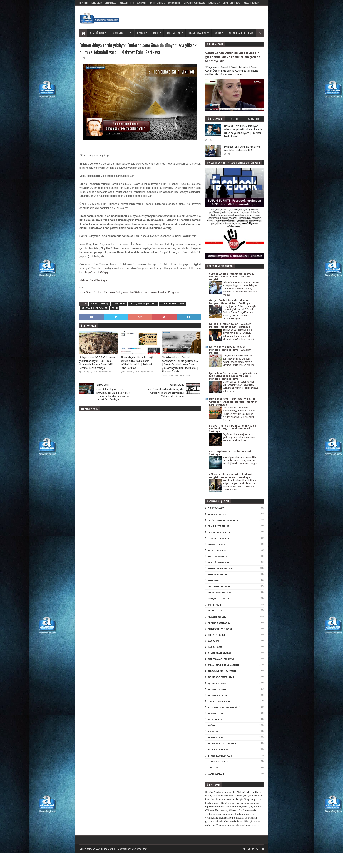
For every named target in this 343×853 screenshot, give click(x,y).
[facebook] (262, 849)
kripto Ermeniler (218, 689)
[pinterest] (244, 849)
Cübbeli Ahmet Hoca (126, 2)
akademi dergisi (217, 617)
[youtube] (249, 849)
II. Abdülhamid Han (218, 562)
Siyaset (141, 33)
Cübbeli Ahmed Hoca (219, 532)
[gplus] (258, 849)
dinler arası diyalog (220, 653)
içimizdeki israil (218, 683)
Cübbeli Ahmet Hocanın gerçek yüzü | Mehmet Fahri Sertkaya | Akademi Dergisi (233, 276)
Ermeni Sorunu (216, 544)
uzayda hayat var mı (219, 762)
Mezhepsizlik (215, 580)
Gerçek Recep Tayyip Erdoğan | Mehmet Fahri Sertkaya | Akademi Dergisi (230, 350)
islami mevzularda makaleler (224, 665)
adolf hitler (215, 611)
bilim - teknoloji (99, 304)
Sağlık (217, 33)
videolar (213, 768)
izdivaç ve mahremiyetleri (223, 671)
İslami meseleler (120, 33)
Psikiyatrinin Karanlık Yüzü (194, 2)
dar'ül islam (215, 647)
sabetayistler (215, 713)
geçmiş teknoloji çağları (143, 304)
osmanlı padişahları (220, 701)
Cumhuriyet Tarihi (218, 526)
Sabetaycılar (173, 33)
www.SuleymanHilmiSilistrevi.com (129, 292)
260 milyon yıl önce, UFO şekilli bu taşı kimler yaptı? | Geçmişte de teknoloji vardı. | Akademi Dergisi (240, 460)
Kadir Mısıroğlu (111, 2)
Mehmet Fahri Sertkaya (231, 2)
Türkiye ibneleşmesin (251, 2)
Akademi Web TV (96, 2)
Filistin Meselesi (218, 556)
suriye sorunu (216, 738)
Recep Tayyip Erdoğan (220, 593)
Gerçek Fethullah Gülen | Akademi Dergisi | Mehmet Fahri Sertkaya (230, 325)
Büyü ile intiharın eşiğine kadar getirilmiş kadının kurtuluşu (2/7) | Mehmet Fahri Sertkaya (240, 437)
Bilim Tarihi (119, 304)
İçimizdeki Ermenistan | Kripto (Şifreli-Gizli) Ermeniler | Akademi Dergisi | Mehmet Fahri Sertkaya (233, 376)
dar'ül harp (214, 641)
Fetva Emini (83, 2)
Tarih (155, 33)
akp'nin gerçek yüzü (219, 623)
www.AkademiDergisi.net (166, 292)
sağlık (211, 726)
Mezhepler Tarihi (217, 575)
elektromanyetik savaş (221, 659)
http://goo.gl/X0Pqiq (96, 272)
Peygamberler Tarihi (219, 587)
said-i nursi (215, 719)
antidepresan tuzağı (220, 629)
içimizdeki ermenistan (221, 677)
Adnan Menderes (217, 514)
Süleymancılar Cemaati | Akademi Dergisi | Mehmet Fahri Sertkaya (230, 476)
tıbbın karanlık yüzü (220, 756)
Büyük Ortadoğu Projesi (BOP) (224, 520)
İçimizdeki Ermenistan (157, 2)
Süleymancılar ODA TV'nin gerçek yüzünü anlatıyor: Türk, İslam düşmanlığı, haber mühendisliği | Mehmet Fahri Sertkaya (97, 362)
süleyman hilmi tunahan (95, 308)
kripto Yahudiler (217, 695)
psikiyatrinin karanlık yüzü (224, 707)
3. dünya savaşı (216, 508)
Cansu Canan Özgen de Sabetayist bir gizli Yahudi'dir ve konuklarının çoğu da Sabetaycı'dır (232, 57)
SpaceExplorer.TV (214, 2)
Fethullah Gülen (217, 550)
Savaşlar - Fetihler (218, 599)
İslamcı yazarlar (197, 33)
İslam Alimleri (216, 774)
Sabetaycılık (141, 2)
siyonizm (213, 731)
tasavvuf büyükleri (218, 750)
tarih (115, 308)
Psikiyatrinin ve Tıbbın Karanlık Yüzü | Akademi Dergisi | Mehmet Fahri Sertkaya (232, 428)
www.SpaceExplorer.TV (93, 292)
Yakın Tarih (214, 605)
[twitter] (253, 849)
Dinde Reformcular (218, 538)
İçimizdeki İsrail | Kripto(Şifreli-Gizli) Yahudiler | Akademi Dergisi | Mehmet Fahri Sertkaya (233, 402)
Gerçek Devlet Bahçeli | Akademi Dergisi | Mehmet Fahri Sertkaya (229, 302)
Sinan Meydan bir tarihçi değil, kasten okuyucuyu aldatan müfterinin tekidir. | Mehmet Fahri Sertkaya (137, 362)
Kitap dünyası (97, 33)
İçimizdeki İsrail (174, 2)
